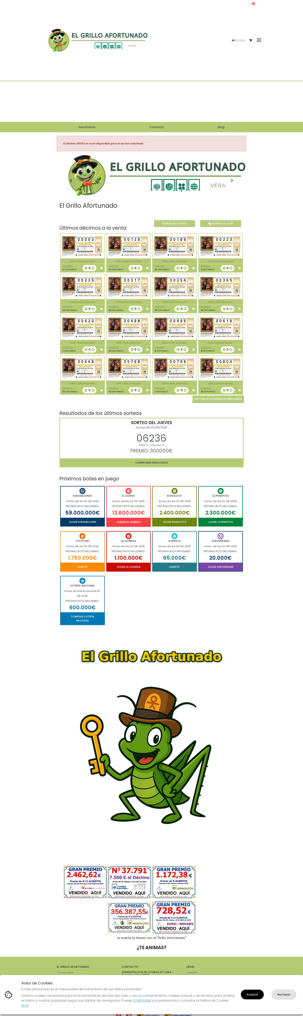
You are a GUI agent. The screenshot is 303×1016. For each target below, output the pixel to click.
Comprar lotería (65, 972)
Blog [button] (221, 127)
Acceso (240, 40)
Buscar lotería (176, 223)
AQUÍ (24, 1005)
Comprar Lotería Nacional (82, 618)
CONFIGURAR (141, 1000)
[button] (71, 180)
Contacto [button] (157, 127)
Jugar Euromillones (82, 522)
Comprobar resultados (151, 462)
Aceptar (252, 994)
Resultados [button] (87, 127)
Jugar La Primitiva (220, 522)
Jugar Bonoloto (174, 522)
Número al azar (222, 223)
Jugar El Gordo (128, 522)
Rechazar (283, 994)
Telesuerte (192, 972)
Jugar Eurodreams (220, 567)
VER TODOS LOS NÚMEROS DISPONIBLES (218, 399)
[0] (252, 40)
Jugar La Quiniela (128, 567)
